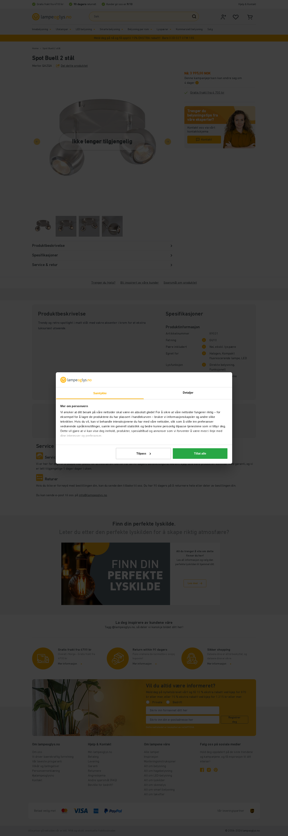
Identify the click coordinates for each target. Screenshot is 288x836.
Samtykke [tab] (100, 393)
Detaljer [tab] (188, 392)
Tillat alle (200, 453)
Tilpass (141, 453)
